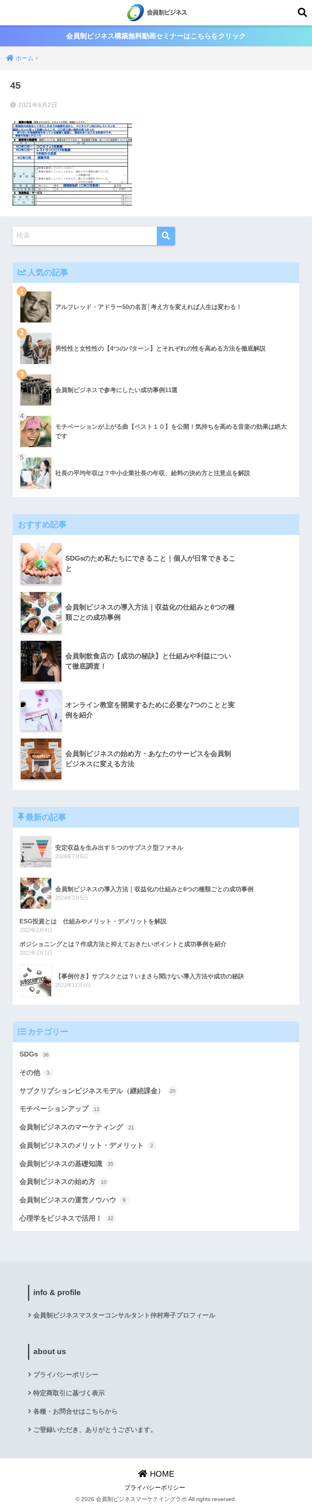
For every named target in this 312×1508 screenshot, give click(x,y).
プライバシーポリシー (65, 1374)
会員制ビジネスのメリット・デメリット (87, 1145)
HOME (160, 1473)
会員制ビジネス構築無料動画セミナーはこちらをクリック (156, 36)
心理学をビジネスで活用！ (66, 1218)
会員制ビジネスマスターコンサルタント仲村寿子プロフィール (124, 1315)
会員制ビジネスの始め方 (63, 1182)
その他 (35, 1072)
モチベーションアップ (60, 1109)
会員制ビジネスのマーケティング (77, 1127)
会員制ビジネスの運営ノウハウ (73, 1200)
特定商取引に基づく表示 (69, 1393)
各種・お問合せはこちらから (75, 1411)
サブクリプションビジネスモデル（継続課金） (98, 1091)
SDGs (34, 1054)
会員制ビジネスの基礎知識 (66, 1164)
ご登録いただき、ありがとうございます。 (95, 1429)
